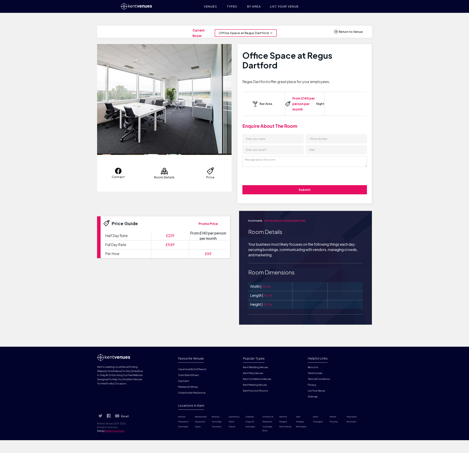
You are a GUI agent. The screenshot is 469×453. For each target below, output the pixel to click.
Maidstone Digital (114, 431)
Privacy (312, 384)
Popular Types (254, 358)
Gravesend (200, 422)
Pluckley (334, 422)
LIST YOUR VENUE (284, 6)
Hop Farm (183, 380)
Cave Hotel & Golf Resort (192, 369)
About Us (313, 367)
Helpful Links (318, 358)
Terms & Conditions (319, 378)
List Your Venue (316, 390)
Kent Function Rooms (255, 390)
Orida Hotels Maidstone (191, 392)
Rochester (351, 422)
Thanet (232, 427)
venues (210, 6)
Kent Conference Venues (257, 378)
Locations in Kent (191, 405)
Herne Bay (216, 422)
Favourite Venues (191, 358)
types (232, 6)
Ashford (181, 417)
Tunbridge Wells (267, 429)
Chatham (249, 417)
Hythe (231, 422)
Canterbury (234, 417)
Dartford (283, 417)
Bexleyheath (201, 417)
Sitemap (313, 396)
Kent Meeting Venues (255, 384)
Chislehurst (267, 417)
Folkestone (183, 422)
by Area (254, 6)
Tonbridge (250, 427)
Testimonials (315, 373)
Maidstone (267, 422)
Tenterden (217, 427)
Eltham (333, 417)
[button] (246, 33)
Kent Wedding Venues (255, 367)
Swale (198, 427)
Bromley (215, 417)
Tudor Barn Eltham (188, 375)
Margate (283, 422)
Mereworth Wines (188, 386)
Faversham (352, 417)
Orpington (318, 422)
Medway (300, 422)
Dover (315, 417)
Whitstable (301, 427)
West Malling (285, 427)
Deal (298, 417)
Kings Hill (249, 422)
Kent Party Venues (253, 373)
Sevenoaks (183, 427)
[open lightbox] (164, 99)
